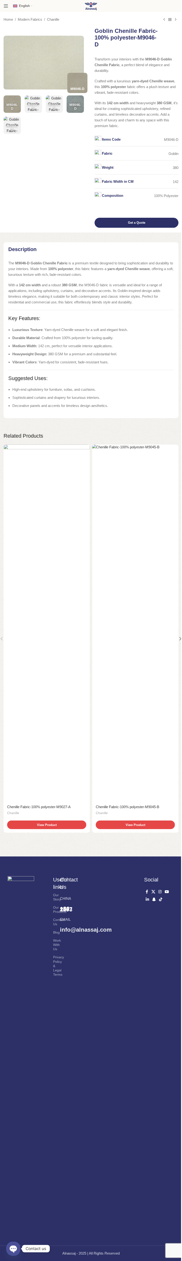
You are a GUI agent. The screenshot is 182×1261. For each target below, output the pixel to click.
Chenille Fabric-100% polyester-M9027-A (39, 807)
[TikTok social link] (161, 899)
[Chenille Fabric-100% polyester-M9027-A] (47, 623)
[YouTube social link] (167, 892)
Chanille (53, 19)
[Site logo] (91, 6)
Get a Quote (136, 222)
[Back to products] (170, 20)
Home (8, 19)
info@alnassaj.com (86, 929)
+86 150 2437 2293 (66, 909)
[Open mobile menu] (6, 6)
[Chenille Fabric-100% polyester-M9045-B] (135, 623)
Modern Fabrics (30, 19)
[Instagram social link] (160, 892)
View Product (47, 825)
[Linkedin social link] (147, 899)
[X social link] (153, 892)
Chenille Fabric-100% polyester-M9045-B (127, 807)
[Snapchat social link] (153, 899)
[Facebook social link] (147, 892)
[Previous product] (164, 20)
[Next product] (175, 20)
